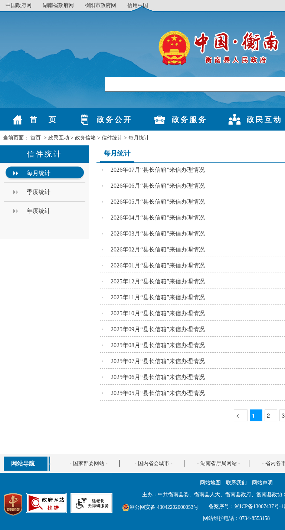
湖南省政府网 (58, 5)
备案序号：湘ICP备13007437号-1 (246, 506)
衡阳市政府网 (100, 5)
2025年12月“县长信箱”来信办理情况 (158, 281)
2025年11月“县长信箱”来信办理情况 (158, 297)
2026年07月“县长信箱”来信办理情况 (158, 170)
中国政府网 (19, 5)
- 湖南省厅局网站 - (218, 463)
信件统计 (112, 138)
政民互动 (58, 138)
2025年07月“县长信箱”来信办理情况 (158, 361)
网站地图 (210, 482)
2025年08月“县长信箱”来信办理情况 (158, 345)
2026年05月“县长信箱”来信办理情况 (158, 201)
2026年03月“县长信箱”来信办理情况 (158, 233)
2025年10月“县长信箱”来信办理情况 (158, 313)
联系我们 (236, 482)
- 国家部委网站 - (89, 463)
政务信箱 (85, 138)
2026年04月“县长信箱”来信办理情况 (158, 217)
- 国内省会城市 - (154, 463)
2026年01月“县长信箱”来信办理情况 (158, 265)
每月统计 (138, 138)
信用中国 (137, 5)
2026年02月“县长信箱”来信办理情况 (158, 249)
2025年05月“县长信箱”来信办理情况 (158, 393)
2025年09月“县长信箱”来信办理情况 (158, 329)
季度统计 (38, 192)
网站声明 (262, 482)
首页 (35, 138)
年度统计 (38, 211)
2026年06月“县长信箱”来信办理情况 (158, 185)
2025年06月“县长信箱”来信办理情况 (158, 377)
